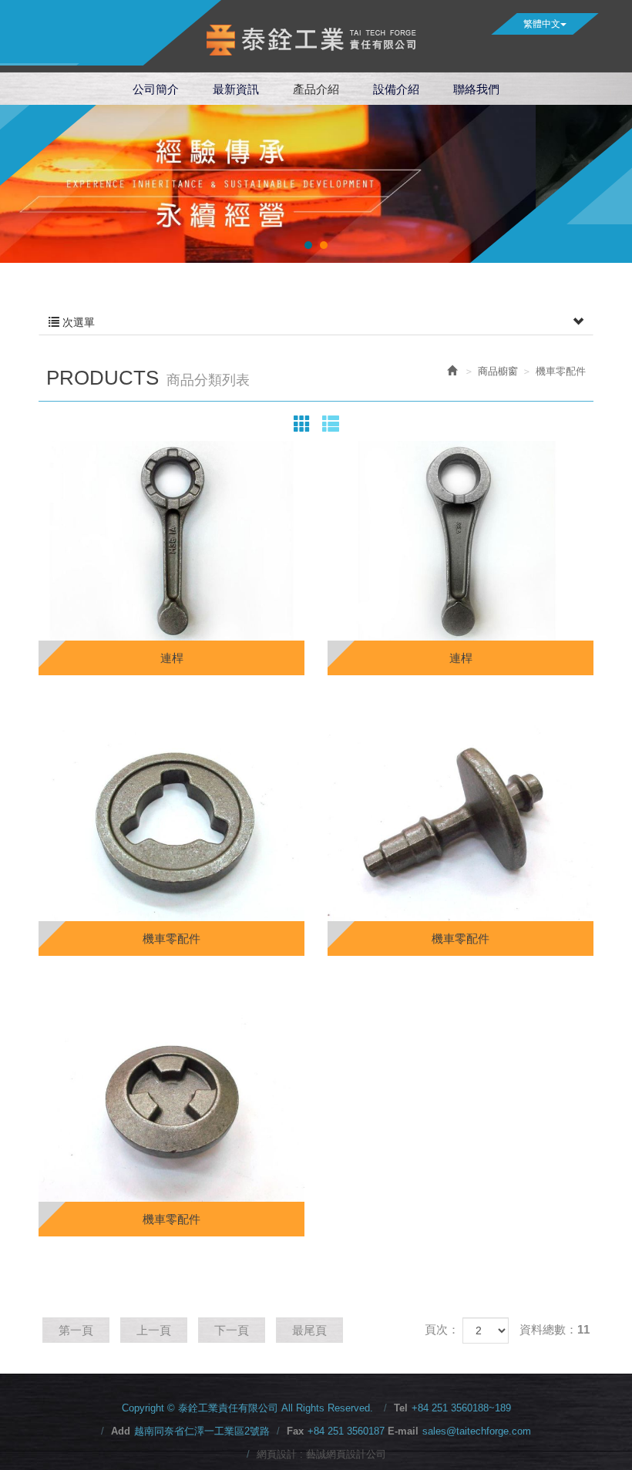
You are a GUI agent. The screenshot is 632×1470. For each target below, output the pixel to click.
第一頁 (76, 1330)
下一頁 (231, 1330)
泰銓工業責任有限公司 (316, 40)
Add (120, 1431)
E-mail (403, 1431)
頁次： (442, 1329)
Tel (401, 1408)
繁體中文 (541, 24)
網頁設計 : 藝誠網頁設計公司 (321, 1454)
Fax (295, 1431)
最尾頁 (309, 1330)
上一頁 (153, 1330)
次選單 (77, 322)
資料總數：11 (554, 1329)
